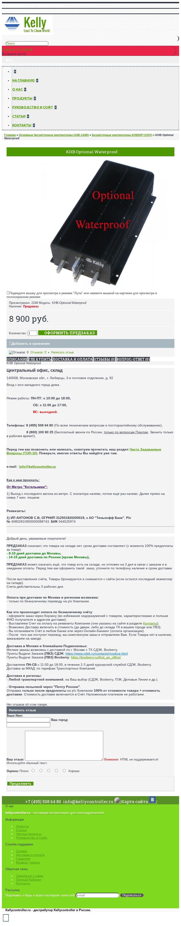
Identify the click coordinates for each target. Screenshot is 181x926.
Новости (22, 826)
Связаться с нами (29, 876)
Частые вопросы (28, 834)
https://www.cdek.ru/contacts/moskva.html (97, 653)
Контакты (150, 623)
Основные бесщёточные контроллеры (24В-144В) (54, 135)
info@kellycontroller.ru (37, 466)
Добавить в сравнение (31, 343)
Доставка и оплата (30, 855)
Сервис (21, 851)
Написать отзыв (62, 352)
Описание (17, 359)
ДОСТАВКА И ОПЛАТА (72, 359)
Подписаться (132, 895)
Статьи (21, 830)
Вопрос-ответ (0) (133, 359)
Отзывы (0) (104, 359)
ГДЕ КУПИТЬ (40, 359)
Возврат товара (28, 862)
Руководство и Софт (31, 837)
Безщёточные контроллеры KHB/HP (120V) (122, 135)
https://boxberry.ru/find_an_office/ (96, 657)
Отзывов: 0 (38, 352)
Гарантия (23, 858)
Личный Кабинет (28, 879)
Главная (10, 135)
